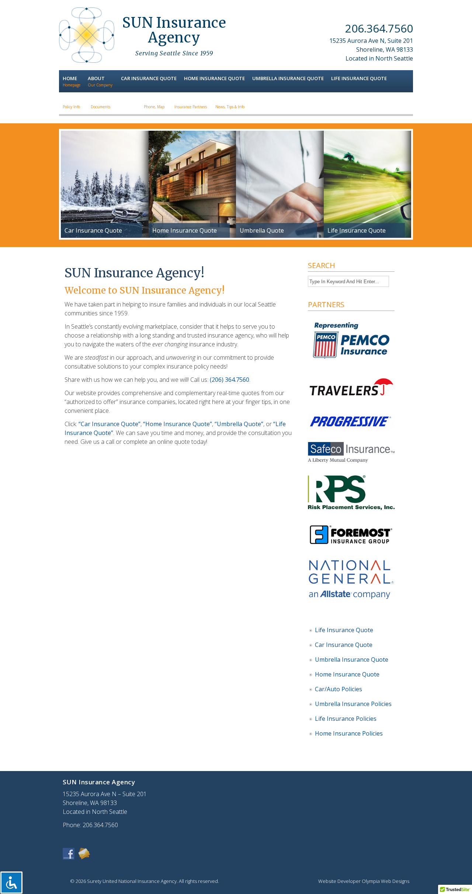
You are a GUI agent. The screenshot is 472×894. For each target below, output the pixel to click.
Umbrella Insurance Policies (353, 704)
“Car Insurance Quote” (109, 424)
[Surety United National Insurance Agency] (86, 60)
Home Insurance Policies (349, 733)
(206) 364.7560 (229, 380)
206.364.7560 (379, 28)
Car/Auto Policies (338, 689)
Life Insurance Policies (345, 719)
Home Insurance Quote (347, 674)
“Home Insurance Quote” (177, 424)
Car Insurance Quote (343, 645)
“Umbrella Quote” (239, 424)
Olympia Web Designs (385, 881)
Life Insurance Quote (344, 630)
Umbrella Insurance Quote (351, 659)
